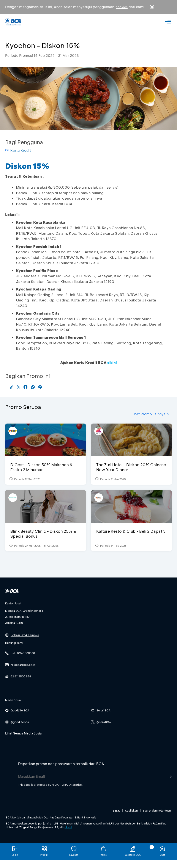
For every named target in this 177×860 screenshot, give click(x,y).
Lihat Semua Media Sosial (24, 733)
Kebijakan (131, 810)
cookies (122, 7)
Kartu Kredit (20, 150)
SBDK (116, 810)
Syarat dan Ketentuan (157, 810)
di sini (68, 827)
